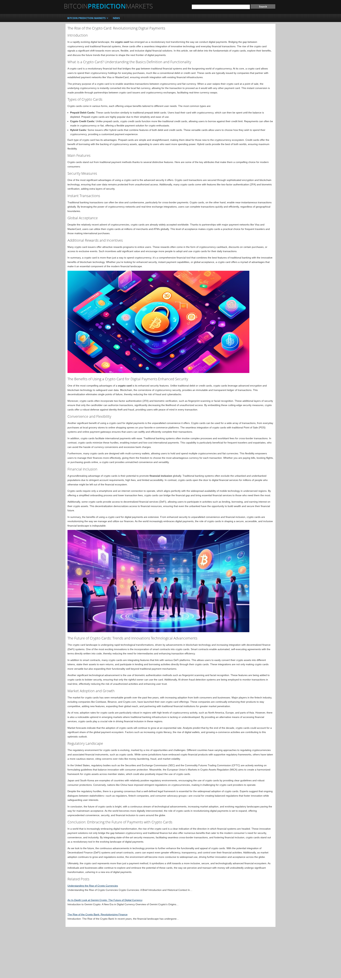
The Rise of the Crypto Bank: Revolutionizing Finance (97, 914)
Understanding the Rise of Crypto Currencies (92, 885)
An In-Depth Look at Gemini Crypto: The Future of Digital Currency (104, 900)
